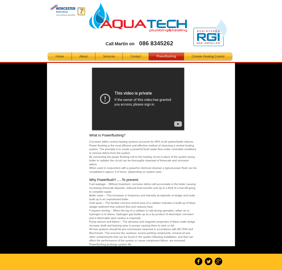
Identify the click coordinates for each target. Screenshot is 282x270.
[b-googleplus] (218, 261)
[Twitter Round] (208, 261)
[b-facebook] (198, 261)
